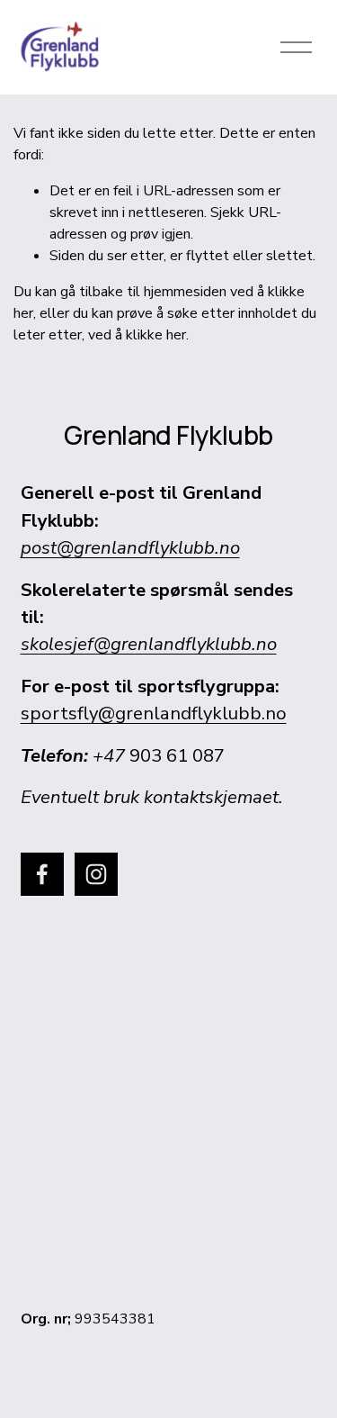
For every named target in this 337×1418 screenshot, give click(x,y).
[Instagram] (96, 874)
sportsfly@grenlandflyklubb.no (154, 713)
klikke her (156, 335)
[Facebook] (42, 874)
